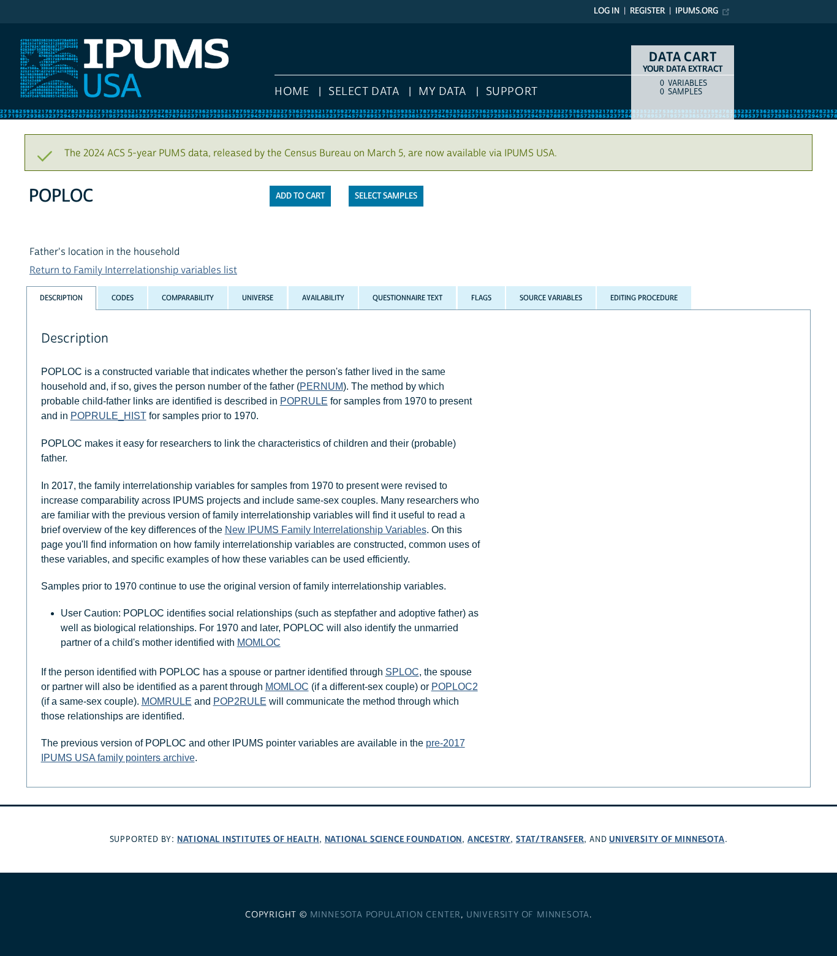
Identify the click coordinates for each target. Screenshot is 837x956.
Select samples (386, 196)
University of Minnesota (666, 839)
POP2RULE (240, 701)
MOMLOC (259, 642)
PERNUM (321, 386)
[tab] (61, 298)
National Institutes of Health (248, 839)
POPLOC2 (454, 686)
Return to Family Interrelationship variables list (133, 270)
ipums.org (696, 11)
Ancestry (489, 839)
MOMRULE (167, 701)
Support (512, 92)
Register (647, 11)
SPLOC (402, 672)
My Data (442, 92)
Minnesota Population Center (385, 914)
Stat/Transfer (550, 839)
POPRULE (304, 401)
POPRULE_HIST (108, 416)
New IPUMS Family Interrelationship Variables (325, 530)
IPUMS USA (25, 29)
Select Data (363, 92)
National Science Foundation (394, 839)
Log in (606, 11)
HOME (292, 92)
